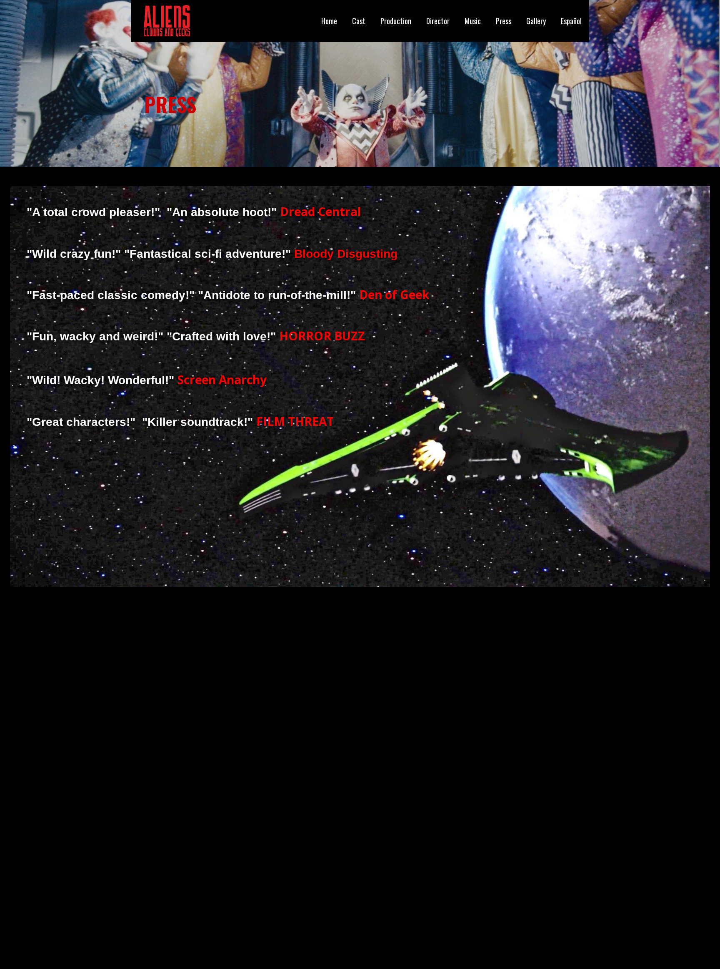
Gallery (536, 20)
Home (329, 20)
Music (473, 20)
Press (503, 20)
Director (438, 20)
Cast (358, 20)
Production (395, 20)
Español (571, 20)
